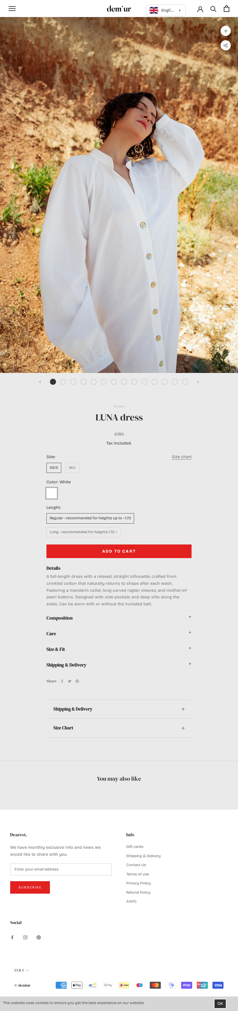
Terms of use (137, 874)
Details (53, 568)
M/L (72, 467)
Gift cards (134, 846)
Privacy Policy (138, 883)
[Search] (213, 9)
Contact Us (136, 865)
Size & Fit (55, 649)
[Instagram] (25, 937)
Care (51, 634)
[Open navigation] (12, 8)
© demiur (22, 985)
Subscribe (30, 887)
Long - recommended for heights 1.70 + (83, 532)
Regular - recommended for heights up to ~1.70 (90, 518)
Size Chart (63, 728)
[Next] (198, 381)
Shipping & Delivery (66, 665)
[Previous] (40, 381)
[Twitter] (69, 681)
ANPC (131, 901)
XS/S (54, 467)
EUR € (19, 970)
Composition (59, 618)
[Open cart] (226, 8)
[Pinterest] (77, 681)
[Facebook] (62, 681)
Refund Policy (138, 892)
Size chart (182, 456)
